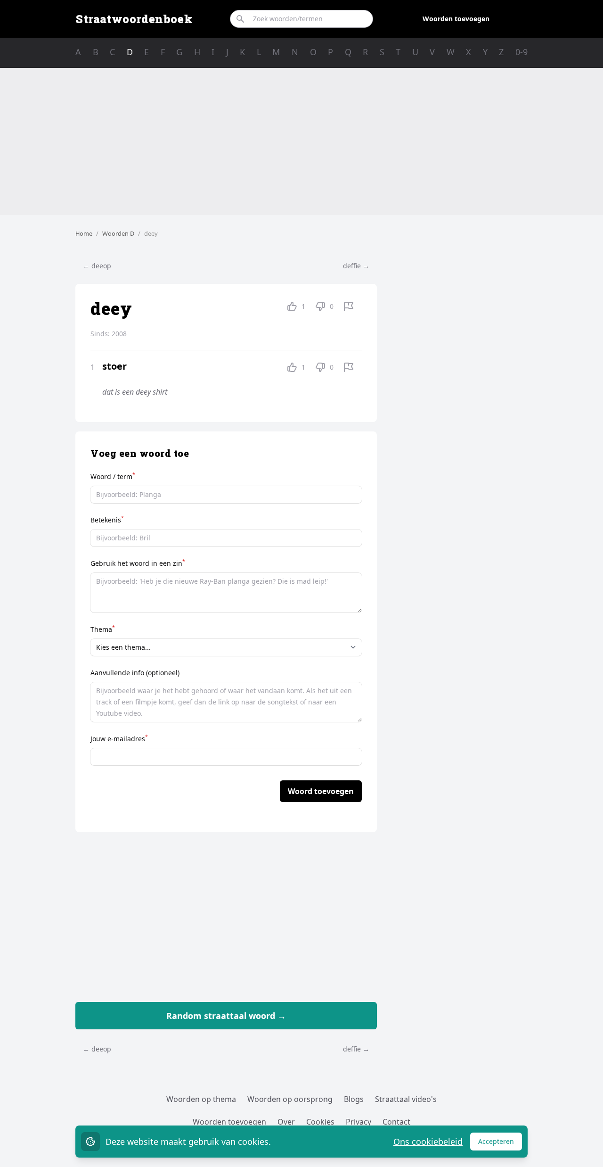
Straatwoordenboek (133, 18)
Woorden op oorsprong (290, 1099)
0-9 (521, 52)
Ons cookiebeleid (428, 1141)
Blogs (354, 1099)
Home (83, 233)
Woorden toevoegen (456, 18)
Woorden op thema (201, 1099)
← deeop (97, 265)
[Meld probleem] (348, 306)
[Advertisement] (301, 141)
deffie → (356, 265)
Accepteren (500, 1143)
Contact (396, 1122)
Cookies (320, 1122)
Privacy (358, 1122)
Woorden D (118, 233)
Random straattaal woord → (226, 1015)
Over (286, 1122)
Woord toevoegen (321, 791)
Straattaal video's (406, 1099)
